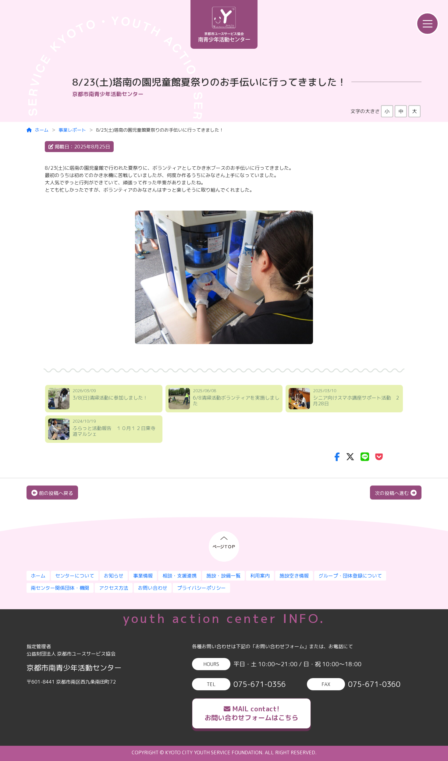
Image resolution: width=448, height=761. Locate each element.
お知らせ (113, 575)
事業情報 (143, 575)
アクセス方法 (113, 588)
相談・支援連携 (179, 575)
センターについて (74, 575)
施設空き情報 (294, 575)
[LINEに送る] (365, 457)
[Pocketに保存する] (379, 457)
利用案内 (260, 575)
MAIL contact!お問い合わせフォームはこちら (251, 713)
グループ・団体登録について (350, 575)
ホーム (41, 130)
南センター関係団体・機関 (60, 588)
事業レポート (72, 130)
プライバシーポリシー (201, 588)
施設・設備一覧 (223, 575)
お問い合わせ (152, 588)
